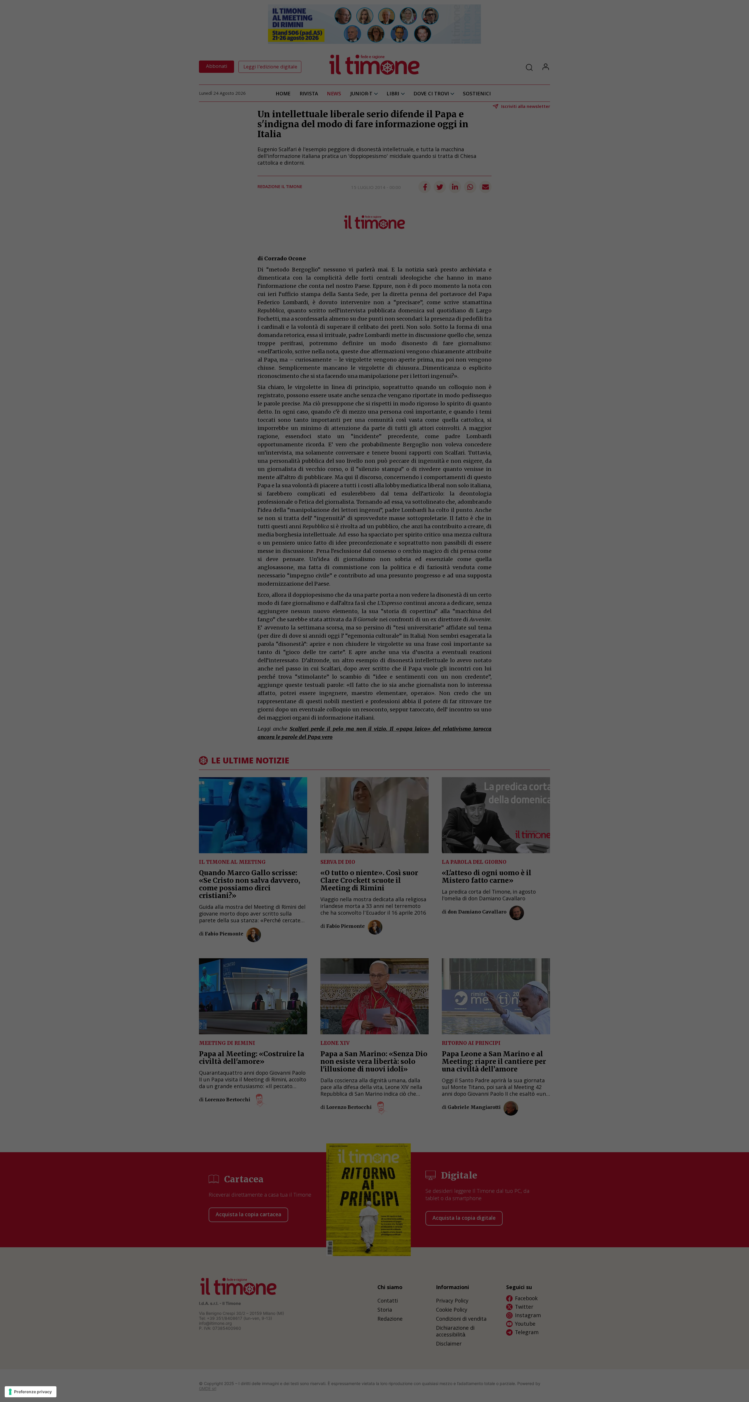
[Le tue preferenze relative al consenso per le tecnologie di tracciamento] (30, 1391)
